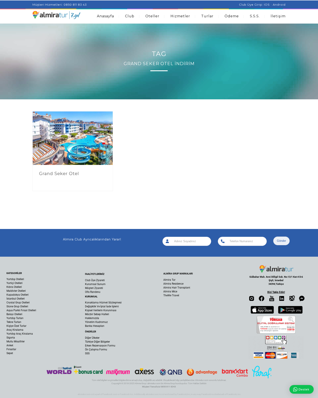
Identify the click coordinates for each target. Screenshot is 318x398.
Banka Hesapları (94, 325)
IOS (267, 4)
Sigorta (10, 337)
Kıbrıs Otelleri (14, 286)
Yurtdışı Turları (14, 318)
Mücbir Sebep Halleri (97, 314)
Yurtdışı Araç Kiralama (19, 333)
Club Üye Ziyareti (95, 280)
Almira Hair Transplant (176, 287)
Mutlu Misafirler (15, 341)
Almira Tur (169, 279)
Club (129, 16)
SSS (87, 353)
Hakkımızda (92, 318)
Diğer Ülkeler (92, 337)
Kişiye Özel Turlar (16, 325)
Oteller (152, 16)
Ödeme (232, 16)
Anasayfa (105, 16)
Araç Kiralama (14, 329)
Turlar (207, 16)
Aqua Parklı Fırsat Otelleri (21, 310)
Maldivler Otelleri (16, 290)
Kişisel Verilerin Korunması (100, 310)
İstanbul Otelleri (15, 298)
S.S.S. (255, 16)
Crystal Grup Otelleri (18, 302)
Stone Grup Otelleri (17, 306)
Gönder (281, 240)
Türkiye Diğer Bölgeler (97, 341)
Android (279, 4)
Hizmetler (180, 16)
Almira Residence (173, 283)
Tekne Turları (13, 322)
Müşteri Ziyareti (94, 288)
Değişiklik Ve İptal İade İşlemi (102, 306)
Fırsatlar (11, 349)
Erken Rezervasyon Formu (100, 345)
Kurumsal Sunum (95, 284)
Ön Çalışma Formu (96, 349)
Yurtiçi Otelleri (14, 283)
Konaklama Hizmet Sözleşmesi (103, 302)
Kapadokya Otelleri (17, 294)
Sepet (9, 353)
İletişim (278, 16)
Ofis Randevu (92, 291)
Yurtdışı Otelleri (15, 279)
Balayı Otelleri (14, 314)
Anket (9, 345)
